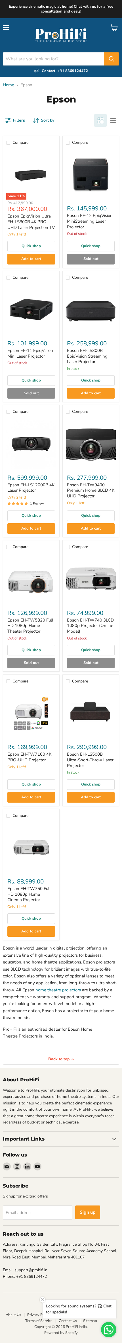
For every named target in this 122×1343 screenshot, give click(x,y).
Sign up (88, 1212)
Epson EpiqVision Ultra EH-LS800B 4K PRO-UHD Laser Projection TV (31, 221)
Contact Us (68, 1320)
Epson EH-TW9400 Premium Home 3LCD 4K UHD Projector (90, 490)
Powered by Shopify (61, 1332)
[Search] (111, 58)
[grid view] (100, 120)
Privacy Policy (38, 1314)
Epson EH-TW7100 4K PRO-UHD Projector (29, 757)
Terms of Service (38, 1320)
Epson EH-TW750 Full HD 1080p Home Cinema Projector (29, 894)
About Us (13, 1314)
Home (8, 85)
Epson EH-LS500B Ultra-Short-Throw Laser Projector (90, 759)
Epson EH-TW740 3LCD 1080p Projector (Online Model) (90, 625)
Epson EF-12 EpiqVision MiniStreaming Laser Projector (90, 221)
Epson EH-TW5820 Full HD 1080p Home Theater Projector (30, 625)
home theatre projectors (58, 990)
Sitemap (90, 1320)
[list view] (113, 120)
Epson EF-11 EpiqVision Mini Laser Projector (30, 353)
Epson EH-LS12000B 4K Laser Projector (30, 487)
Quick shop (31, 246)
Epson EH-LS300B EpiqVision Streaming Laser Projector (87, 356)
